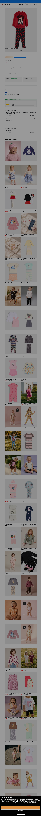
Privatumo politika (33, 802)
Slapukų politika (27, 802)
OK (20, 807)
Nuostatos (20, 810)
